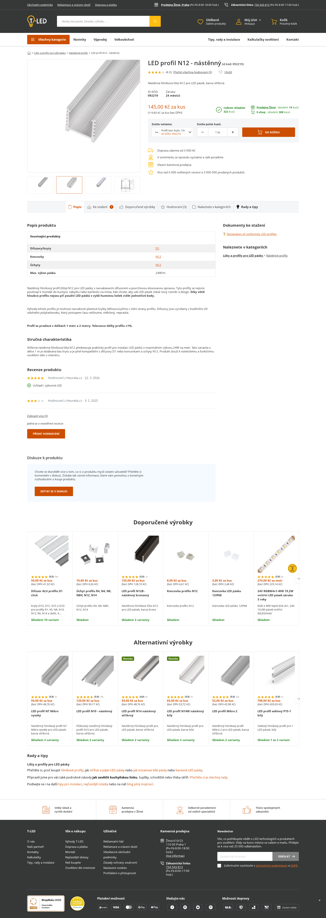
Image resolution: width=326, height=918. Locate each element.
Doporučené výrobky (140, 207)
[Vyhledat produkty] (155, 21)
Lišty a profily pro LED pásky (50, 53)
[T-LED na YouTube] (198, 909)
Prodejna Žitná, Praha (175, 5)
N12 (158, 256)
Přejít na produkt (50, 610)
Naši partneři (35, 847)
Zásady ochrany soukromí (120, 862)
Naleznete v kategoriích (214, 207)
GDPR (294, 865)
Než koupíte (73, 862)
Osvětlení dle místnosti (80, 868)
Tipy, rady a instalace (224, 39)
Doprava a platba (106, 5)
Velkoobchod (124, 39)
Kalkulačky (34, 857)
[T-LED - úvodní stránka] (37, 21)
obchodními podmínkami (272, 865)
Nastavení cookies (115, 868)
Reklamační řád (113, 841)
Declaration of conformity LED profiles (252, 234)
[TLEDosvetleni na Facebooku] (172, 909)
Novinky (79, 39)
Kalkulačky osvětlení (263, 39)
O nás (31, 841)
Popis (77, 207)
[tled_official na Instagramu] (185, 909)
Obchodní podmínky (40, 5)
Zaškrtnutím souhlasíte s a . (261, 865)
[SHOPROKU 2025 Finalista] (48, 903)
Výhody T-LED (74, 841)
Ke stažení (102, 207)
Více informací (175, 856)
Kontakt (292, 39)
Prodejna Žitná (266, 107)
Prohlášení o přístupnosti (119, 873)
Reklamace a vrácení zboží (74, 5)
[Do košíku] (268, 132)
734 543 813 (261, 5)
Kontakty (33, 852)
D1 (157, 248)
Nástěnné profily (78, 53)
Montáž (70, 852)
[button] (240, 22)
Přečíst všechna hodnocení (192, 72)
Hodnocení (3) (177, 207)
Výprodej (100, 39)
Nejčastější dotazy (76, 857)
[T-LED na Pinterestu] (211, 909)
